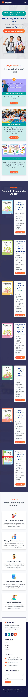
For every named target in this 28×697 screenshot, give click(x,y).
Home (6, 643)
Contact (7, 649)
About (6, 647)
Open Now (14, 172)
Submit (8, 682)
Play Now (14, 103)
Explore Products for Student (14, 31)
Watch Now (14, 137)
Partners (7, 645)
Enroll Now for (20, 232)
